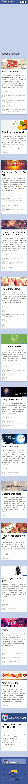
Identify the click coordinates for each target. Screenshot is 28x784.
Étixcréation (16, 779)
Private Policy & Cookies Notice (15, 774)
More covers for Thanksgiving (10, 684)
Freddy (7, 199)
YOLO (5, 629)
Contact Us (14, 776)
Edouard (8, 209)
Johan (7, 100)
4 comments (6, 91)
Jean (7, 654)
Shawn (7, 109)
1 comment (5, 468)
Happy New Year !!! (12, 399)
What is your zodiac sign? (12, 579)
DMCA (4, 774)
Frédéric (8, 370)
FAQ (24, 774)
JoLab (7, 106)
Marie (7, 378)
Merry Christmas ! (11, 446)
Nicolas (7, 325)
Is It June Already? (11, 346)
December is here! (11, 493)
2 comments (6, 417)
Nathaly (8, 472)
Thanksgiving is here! (13, 132)
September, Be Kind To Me (14, 173)
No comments (6, 152)
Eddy (7, 258)
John (7, 311)
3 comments (6, 194)
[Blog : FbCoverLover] (7, 2)
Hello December (10, 71)
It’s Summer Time (11, 288)
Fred (7, 262)
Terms (7, 774)
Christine (8, 205)
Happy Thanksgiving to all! (13, 537)
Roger (7, 95)
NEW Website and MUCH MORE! (11, 726)
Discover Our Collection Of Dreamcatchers (14, 233)
